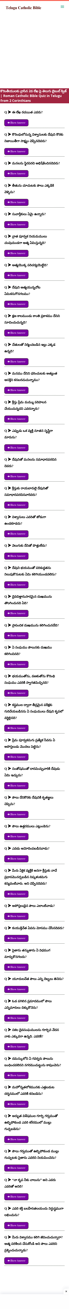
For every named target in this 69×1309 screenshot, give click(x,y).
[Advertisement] (34, 53)
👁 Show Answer (16, 122)
